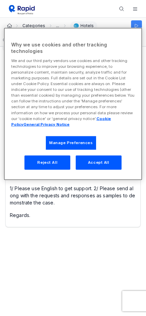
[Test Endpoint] (136, 25)
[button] (135, 9)
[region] (73, 103)
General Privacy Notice (46, 124)
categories (33, 25)
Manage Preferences (71, 142)
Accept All (98, 162)
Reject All (47, 162)
